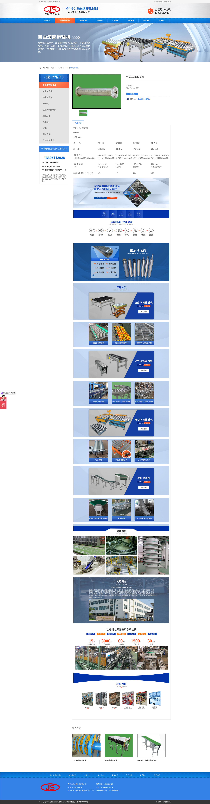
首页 (52, 68)
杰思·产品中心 (54, 78)
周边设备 (47, 134)
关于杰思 (146, 20)
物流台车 (47, 116)
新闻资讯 (131, 20)
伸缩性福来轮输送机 (111, 760)
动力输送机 (47, 97)
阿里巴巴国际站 (114, 791)
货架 (45, 128)
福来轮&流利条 (49, 110)
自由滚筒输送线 (52, 10)
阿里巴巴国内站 (101, 791)
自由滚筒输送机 (65, 20)
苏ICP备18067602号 (82, 802)
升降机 (46, 104)
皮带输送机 (83, 20)
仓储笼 (46, 122)
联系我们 (162, 20)
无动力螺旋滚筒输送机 (80, 760)
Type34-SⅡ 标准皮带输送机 (146, 760)
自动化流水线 (48, 140)
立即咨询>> (132, 94)
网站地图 (157, 775)
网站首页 (47, 20)
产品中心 (100, 20)
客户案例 (115, 20)
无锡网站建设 (167, 802)
